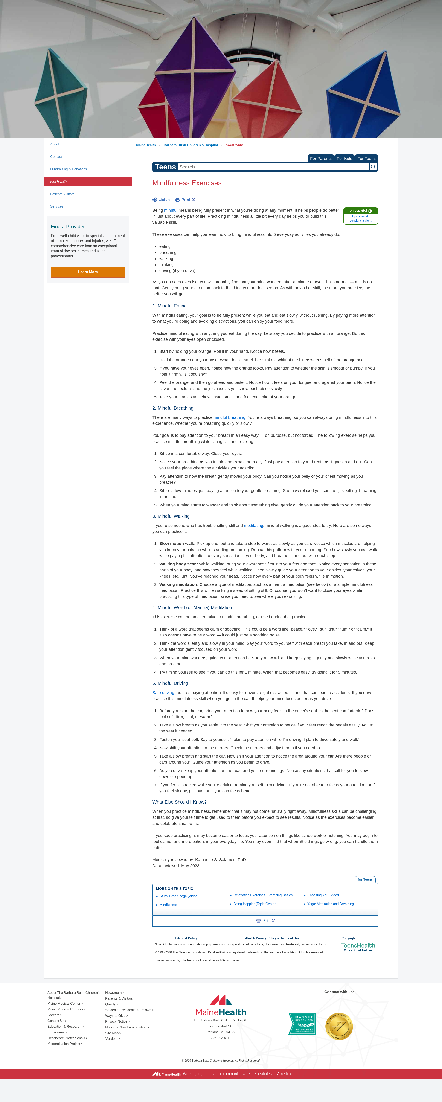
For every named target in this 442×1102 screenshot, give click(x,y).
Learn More (88, 272)
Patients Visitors (62, 194)
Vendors (111, 1039)
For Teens (366, 158)
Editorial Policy (186, 938)
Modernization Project (63, 1044)
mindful (170, 210)
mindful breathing (229, 417)
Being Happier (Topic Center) (255, 904)
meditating (253, 525)
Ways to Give (115, 1016)
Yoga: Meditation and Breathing (330, 904)
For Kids (344, 158)
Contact (56, 157)
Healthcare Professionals (66, 1038)
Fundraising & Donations (68, 169)
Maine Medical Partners (65, 1009)
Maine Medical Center (63, 1003)
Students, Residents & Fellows (128, 1010)
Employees (55, 1032)
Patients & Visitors (119, 998)
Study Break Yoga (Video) (179, 896)
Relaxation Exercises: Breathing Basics (263, 895)
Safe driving (163, 692)
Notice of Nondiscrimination (125, 1027)
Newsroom (113, 993)
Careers (53, 1015)
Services (57, 206)
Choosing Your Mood (323, 895)
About (54, 144)
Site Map (112, 1033)
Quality (110, 1004)
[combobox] (273, 166)
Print (185, 199)
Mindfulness (169, 905)
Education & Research (64, 1026)
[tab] (365, 879)
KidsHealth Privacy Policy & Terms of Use (269, 938)
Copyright (349, 938)
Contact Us (55, 1021)
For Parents (321, 158)
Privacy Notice (116, 1021)
